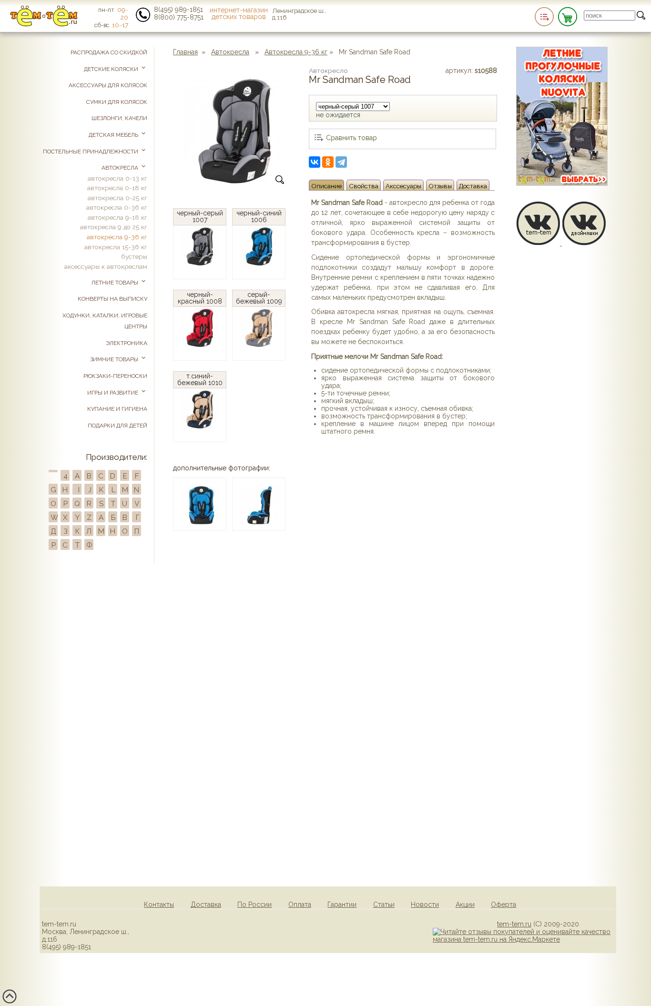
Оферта (503, 904)
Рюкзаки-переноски (115, 376)
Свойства (363, 186)
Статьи (384, 904)
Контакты (159, 904)
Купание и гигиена (117, 409)
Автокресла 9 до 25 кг (113, 227)
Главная (185, 52)
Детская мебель (114, 135)
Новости (425, 904)
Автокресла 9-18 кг (117, 217)
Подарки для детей (117, 425)
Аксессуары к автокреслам (105, 266)
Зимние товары (115, 359)
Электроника (126, 343)
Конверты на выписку (112, 298)
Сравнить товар (351, 138)
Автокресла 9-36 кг (295, 52)
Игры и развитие (113, 392)
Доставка (473, 186)
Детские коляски (112, 69)
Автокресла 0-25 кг (117, 198)
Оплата (299, 904)
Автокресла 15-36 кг (115, 247)
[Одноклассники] (328, 162)
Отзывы (440, 186)
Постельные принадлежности (91, 151)
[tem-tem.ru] (44, 24)
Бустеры (134, 256)
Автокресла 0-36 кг (116, 207)
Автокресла (230, 52)
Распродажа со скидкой (109, 52)
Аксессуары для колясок (108, 85)
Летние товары (116, 282)
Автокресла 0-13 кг (117, 178)
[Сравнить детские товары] (544, 16)
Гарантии (341, 904)
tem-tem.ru (514, 924)
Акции (465, 904)
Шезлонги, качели (119, 118)
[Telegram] (341, 162)
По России (254, 904)
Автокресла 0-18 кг (117, 188)
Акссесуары (403, 186)
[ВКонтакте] (314, 162)
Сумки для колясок (116, 102)
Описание (326, 186)
